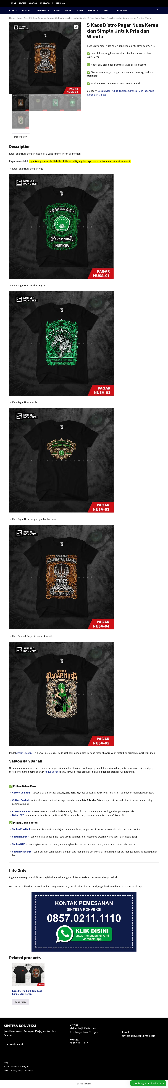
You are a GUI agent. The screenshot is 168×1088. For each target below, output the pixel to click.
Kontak (33, 3)
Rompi (80, 10)
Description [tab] (20, 136)
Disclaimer (28, 1070)
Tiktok (6, 1066)
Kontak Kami (15, 1044)
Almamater (43, 10)
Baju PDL (27, 10)
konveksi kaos (52, 771)
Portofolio (46, 3)
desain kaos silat (25, 752)
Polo (57, 10)
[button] (157, 10)
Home (13, 3)
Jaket (68, 10)
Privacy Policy (16, 1070)
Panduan (60, 3)
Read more (21, 1001)
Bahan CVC (18, 815)
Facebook (15, 1066)
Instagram (25, 1066)
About (22, 3)
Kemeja (13, 10)
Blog (6, 1062)
